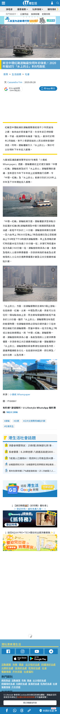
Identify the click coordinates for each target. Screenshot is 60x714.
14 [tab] (29, 23)
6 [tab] (37, 17)
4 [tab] (32, 17)
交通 (17, 420)
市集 (15, 664)
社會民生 (9, 426)
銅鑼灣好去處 (48, 664)
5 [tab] (34, 17)
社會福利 (28, 671)
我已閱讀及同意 (30, 702)
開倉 (21, 664)
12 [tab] (37, 20)
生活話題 (16, 74)
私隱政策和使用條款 (26, 697)
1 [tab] (23, 17)
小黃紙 (20, 394)
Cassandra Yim (15, 82)
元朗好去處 (7, 668)
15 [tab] (32, 23)
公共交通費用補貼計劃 (34, 420)
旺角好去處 (34, 668)
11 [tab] (34, 20)
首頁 (5, 74)
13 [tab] (26, 23)
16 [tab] (34, 23)
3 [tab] (29, 17)
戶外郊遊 (17, 671)
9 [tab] (29, 20)
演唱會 (9, 9)
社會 (27, 74)
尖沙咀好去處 (32, 664)
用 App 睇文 (49, 88)
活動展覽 (6, 664)
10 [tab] (32, 20)
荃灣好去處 (21, 668)
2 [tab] (26, 17)
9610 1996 (12, 412)
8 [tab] (26, 20)
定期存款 (46, 14)
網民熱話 (5, 680)
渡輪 (7, 420)
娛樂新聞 (35, 14)
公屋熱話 (24, 14)
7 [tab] (23, 20)
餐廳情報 (6, 671)
